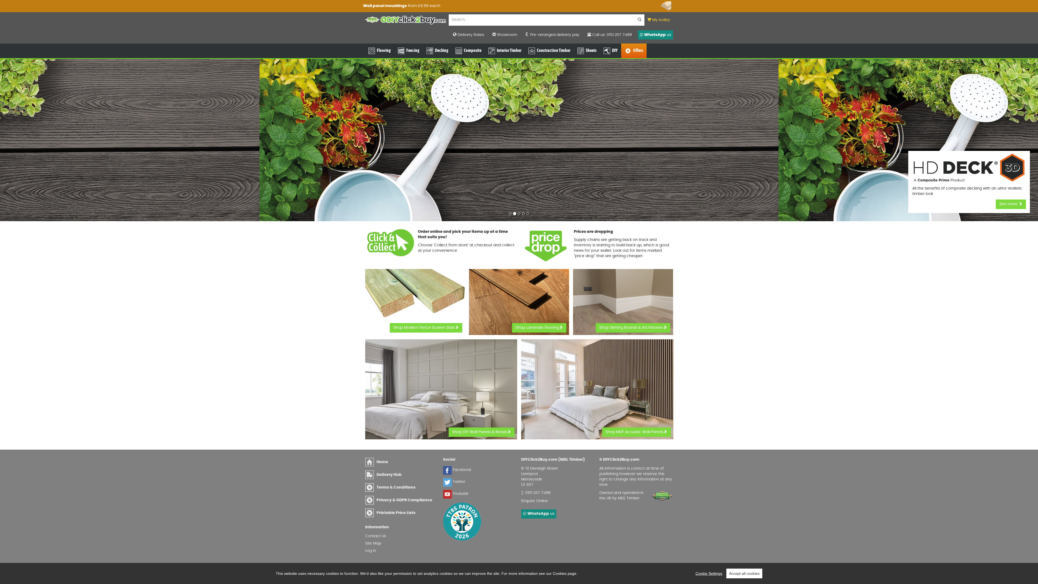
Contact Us (375, 536)
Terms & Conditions (396, 487)
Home (382, 462)
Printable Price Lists (396, 513)
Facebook (461, 470)
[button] (658, 20)
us (657, 35)
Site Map (373, 543)
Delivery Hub (389, 475)
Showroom (506, 35)
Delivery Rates (470, 35)
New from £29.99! (395, 6)
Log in (370, 551)
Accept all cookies (744, 573)
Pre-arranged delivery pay (554, 35)
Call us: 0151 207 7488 (611, 35)
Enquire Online (534, 501)
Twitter (458, 482)
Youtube (460, 494)
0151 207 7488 (538, 493)
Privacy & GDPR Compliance (404, 500)
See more (1009, 204)
